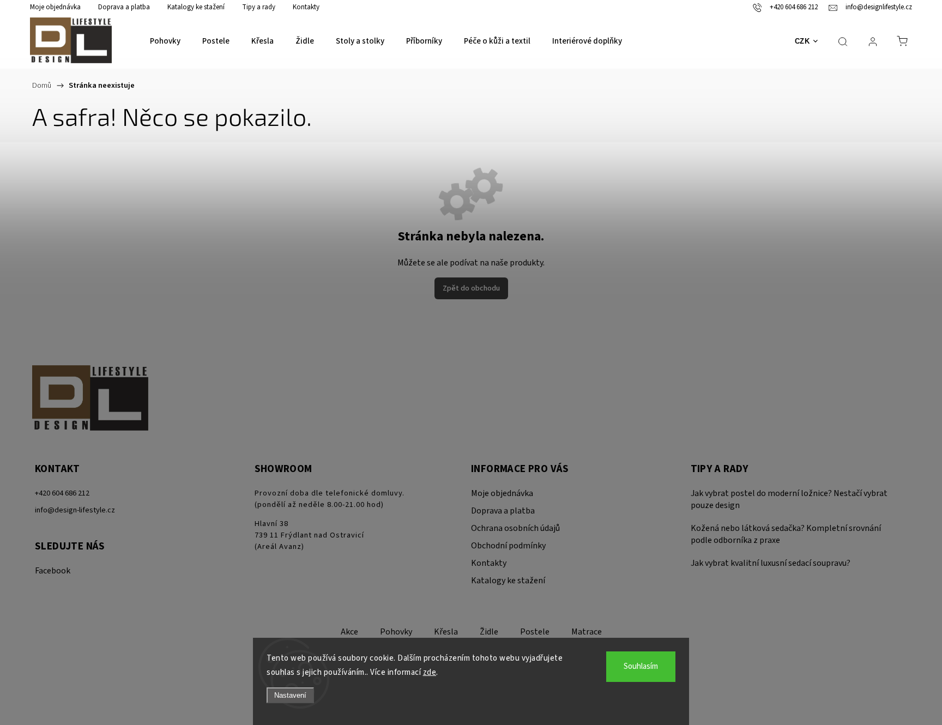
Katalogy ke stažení (196, 7)
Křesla (446, 632)
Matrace (586, 632)
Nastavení (290, 695)
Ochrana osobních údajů (515, 528)
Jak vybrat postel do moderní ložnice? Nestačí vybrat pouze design (789, 499)
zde (430, 672)
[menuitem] (165, 41)
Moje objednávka (55, 7)
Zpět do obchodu (471, 288)
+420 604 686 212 (62, 493)
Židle (489, 632)
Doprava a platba (124, 7)
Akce (349, 632)
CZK (802, 41)
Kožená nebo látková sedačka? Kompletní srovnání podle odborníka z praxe (786, 534)
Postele (535, 632)
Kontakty (306, 7)
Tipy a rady (258, 7)
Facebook (52, 571)
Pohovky (396, 632)
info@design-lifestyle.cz (75, 510)
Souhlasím (641, 666)
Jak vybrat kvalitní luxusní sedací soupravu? (770, 563)
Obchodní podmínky (508, 546)
